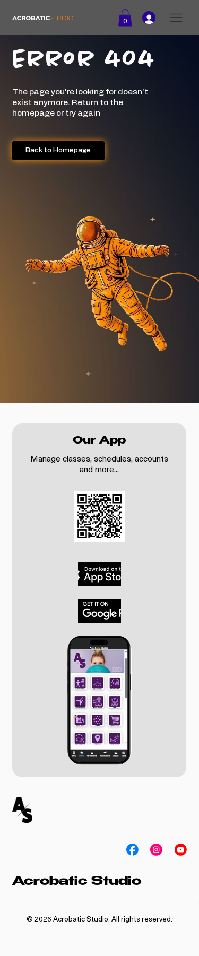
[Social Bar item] (132, 850)
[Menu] (176, 18)
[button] (125, 18)
